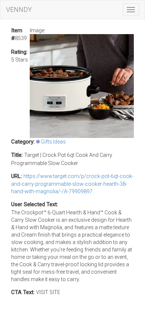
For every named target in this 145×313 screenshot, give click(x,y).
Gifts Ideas (53, 142)
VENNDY (19, 9)
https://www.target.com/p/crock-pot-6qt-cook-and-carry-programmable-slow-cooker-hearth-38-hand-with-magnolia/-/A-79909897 (72, 183)
